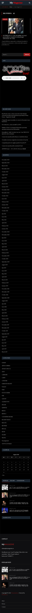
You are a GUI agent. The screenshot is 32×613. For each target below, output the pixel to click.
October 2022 (5, 195)
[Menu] (3, 3)
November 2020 (5, 234)
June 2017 (4, 342)
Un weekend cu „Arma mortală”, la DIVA (11, 124)
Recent (12, 480)
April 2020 (4, 246)
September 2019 (5, 261)
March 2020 (5, 249)
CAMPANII (4, 374)
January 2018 (5, 321)
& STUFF (4, 362)
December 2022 (5, 189)
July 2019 (4, 267)
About (3, 600)
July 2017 (4, 339)
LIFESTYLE (4, 407)
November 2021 (5, 207)
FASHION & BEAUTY (7, 383)
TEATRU (4, 434)
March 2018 (4, 315)
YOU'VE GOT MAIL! (7, 443)
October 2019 (5, 258)
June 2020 (4, 240)
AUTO (3, 371)
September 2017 (5, 333)
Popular (5, 480)
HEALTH (5, 19)
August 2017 (4, 336)
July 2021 (4, 213)
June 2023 (4, 177)
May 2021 (4, 219)
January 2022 (5, 204)
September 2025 (6, 162)
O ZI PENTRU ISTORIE (7, 416)
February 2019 (5, 282)
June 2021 (4, 216)
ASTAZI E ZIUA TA (6, 368)
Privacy (3, 603)
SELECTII (4, 422)
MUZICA (4, 413)
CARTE (3, 377)
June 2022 (4, 198)
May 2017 (4, 345)
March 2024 (5, 165)
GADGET (4, 398)
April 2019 (4, 276)
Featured (4, 386)
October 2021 (5, 210)
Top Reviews (20, 480)
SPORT (3, 431)
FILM (3, 389)
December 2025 (5, 159)
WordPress (4, 594)
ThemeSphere (14, 593)
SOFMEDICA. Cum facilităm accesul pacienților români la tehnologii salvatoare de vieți (15, 37)
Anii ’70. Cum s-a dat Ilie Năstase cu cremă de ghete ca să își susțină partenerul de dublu (19, 488)
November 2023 (5, 168)
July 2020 (4, 237)
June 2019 (4, 270)
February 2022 (5, 201)
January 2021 (5, 228)
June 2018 (4, 306)
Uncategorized (5, 440)
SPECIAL (4, 428)
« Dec (3, 475)
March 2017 (4, 351)
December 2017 (5, 324)
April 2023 (4, 180)
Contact (3, 606)
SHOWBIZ (4, 425)
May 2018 (4, 309)
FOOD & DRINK (6, 392)
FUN (3, 395)
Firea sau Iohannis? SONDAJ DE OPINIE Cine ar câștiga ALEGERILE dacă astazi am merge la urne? (19, 496)
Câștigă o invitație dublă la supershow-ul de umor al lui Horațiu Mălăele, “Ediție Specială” (19, 503)
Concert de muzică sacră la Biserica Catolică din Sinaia (15, 136)
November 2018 (5, 291)
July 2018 (4, 303)
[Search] (29, 3)
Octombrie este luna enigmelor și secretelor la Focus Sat (15, 139)
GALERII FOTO (5, 401)
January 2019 (5, 285)
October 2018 (5, 294)
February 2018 (5, 318)
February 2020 (5, 252)
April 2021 (4, 222)
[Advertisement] (16, 94)
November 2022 (5, 192)
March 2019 (5, 279)
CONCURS (4, 380)
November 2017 (5, 327)
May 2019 (4, 273)
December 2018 (5, 288)
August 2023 (5, 174)
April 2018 (4, 312)
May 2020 (4, 243)
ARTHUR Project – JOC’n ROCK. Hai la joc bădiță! (14, 148)
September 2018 (5, 297)
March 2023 (5, 183)
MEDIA (3, 410)
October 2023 (5, 171)
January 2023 (5, 186)
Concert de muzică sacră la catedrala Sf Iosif (12, 145)
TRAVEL (4, 437)
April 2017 (4, 348)
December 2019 (5, 255)
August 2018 (4, 300)
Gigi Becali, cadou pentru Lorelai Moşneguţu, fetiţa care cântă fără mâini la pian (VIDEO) (18, 511)
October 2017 (5, 330)
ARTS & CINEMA (6, 365)
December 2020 (5, 231)
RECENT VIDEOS (6, 419)
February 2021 (5, 225)
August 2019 (5, 264)
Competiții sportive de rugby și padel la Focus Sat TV (14, 142)
